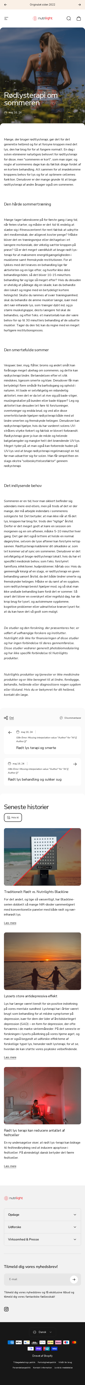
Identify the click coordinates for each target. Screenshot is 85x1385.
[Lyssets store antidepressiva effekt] (42, 961)
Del (11, 718)
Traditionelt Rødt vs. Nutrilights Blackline (36, 891)
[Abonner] (74, 1279)
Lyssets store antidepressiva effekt (30, 996)
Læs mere (10, 923)
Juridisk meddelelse (63, 1367)
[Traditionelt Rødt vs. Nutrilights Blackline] (42, 857)
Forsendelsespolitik (22, 1367)
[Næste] (79, 4)
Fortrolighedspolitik (47, 1362)
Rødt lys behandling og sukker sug (34, 779)
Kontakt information (42, 1367)
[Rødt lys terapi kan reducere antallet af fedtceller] (42, 1096)
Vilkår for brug (65, 1362)
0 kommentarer (72, 718)
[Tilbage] (5, 4)
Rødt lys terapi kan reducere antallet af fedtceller (34, 1132)
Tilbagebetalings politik (24, 1362)
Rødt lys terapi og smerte (36, 747)
